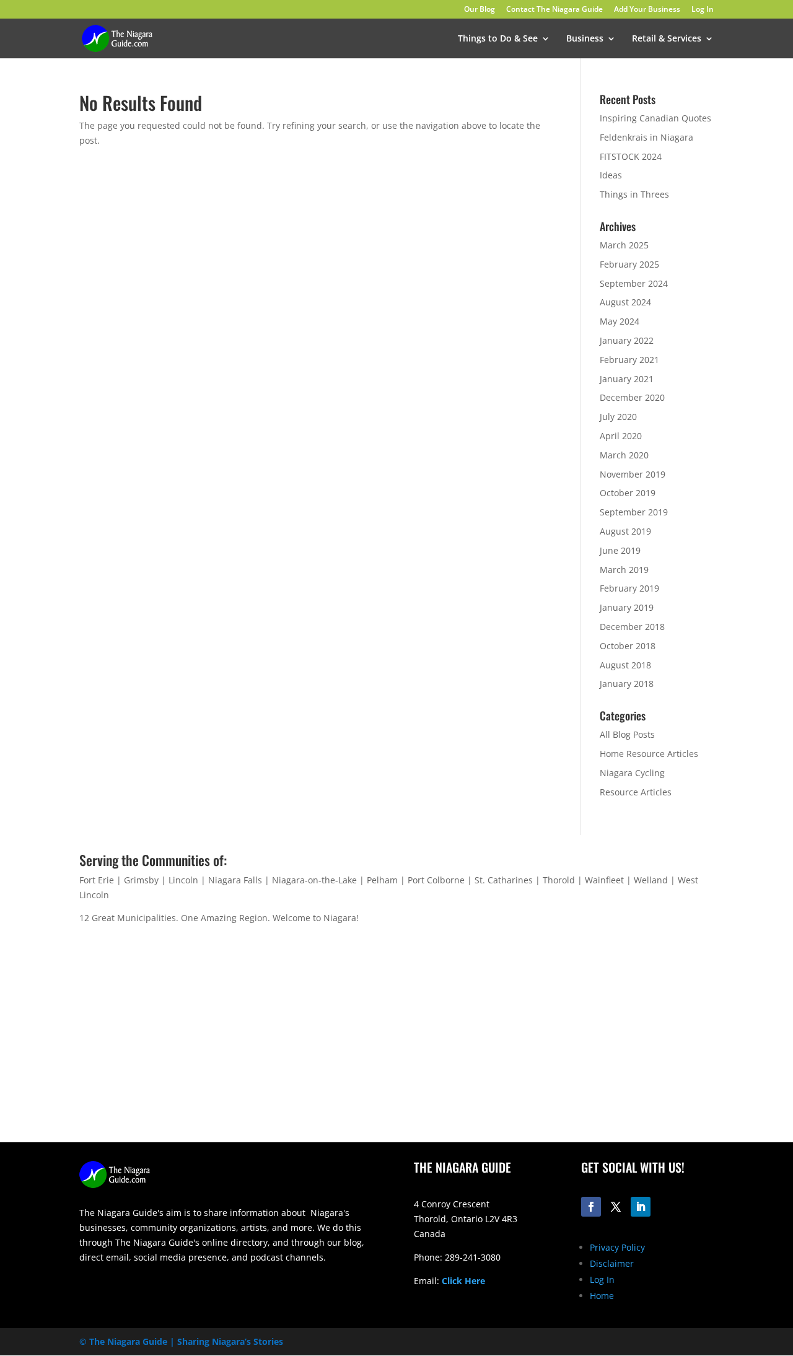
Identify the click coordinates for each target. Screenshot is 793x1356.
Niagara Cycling (632, 773)
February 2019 (629, 588)
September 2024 (634, 283)
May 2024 (619, 321)
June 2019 (620, 550)
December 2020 (632, 397)
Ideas (611, 175)
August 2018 (625, 665)
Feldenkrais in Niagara (646, 137)
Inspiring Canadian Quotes (655, 118)
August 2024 (625, 302)
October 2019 (627, 493)
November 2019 (632, 474)
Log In (702, 10)
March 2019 (624, 569)
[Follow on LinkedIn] (641, 1207)
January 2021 (627, 379)
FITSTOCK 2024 (631, 156)
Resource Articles (636, 792)
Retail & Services (666, 39)
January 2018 (627, 683)
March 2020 (624, 455)
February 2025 (629, 264)
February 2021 (629, 359)
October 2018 (627, 646)
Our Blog (479, 10)
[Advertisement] (564, 1045)
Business (584, 39)
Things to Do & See (498, 39)
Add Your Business (647, 10)
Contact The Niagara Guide (554, 10)
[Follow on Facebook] (591, 1207)
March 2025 (624, 245)
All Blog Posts (627, 734)
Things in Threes (634, 194)
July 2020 (618, 416)
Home (602, 1295)
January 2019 (627, 607)
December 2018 (632, 626)
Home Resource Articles (649, 753)
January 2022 (627, 340)
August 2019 (625, 531)
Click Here (463, 1281)
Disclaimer (612, 1263)
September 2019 (634, 512)
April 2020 (621, 436)
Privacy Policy (617, 1247)
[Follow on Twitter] (616, 1207)
